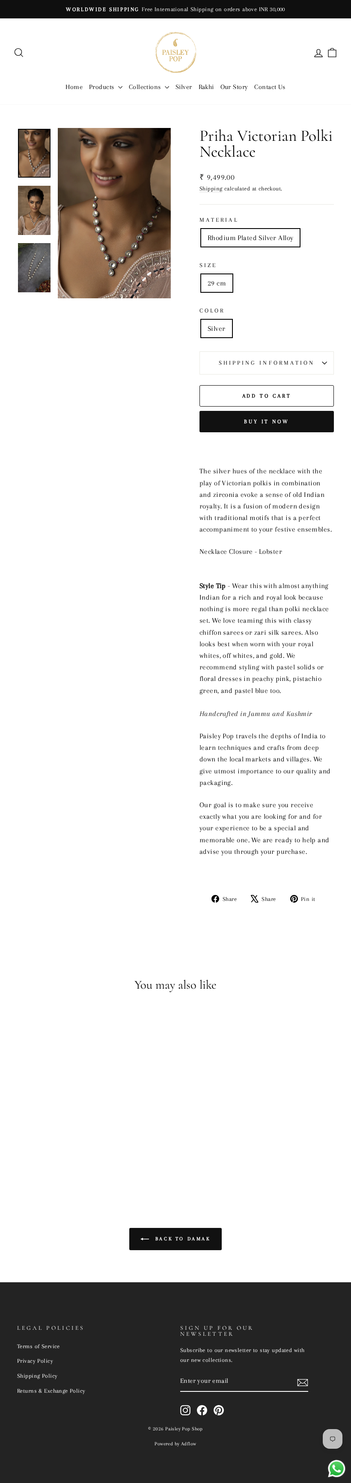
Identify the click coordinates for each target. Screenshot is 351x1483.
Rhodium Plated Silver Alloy (250, 238)
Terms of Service (38, 1346)
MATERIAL (218, 220)
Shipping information (267, 363)
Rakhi (206, 87)
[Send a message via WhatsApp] (337, 1469)
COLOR (212, 310)
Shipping (210, 188)
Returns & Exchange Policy (51, 1390)
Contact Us (269, 87)
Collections (146, 87)
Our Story (234, 87)
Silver (184, 87)
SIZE (208, 265)
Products (102, 87)
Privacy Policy (35, 1360)
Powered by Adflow (175, 1444)
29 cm (217, 283)
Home (74, 87)
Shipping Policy (37, 1375)
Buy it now (266, 422)
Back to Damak (181, 1239)
